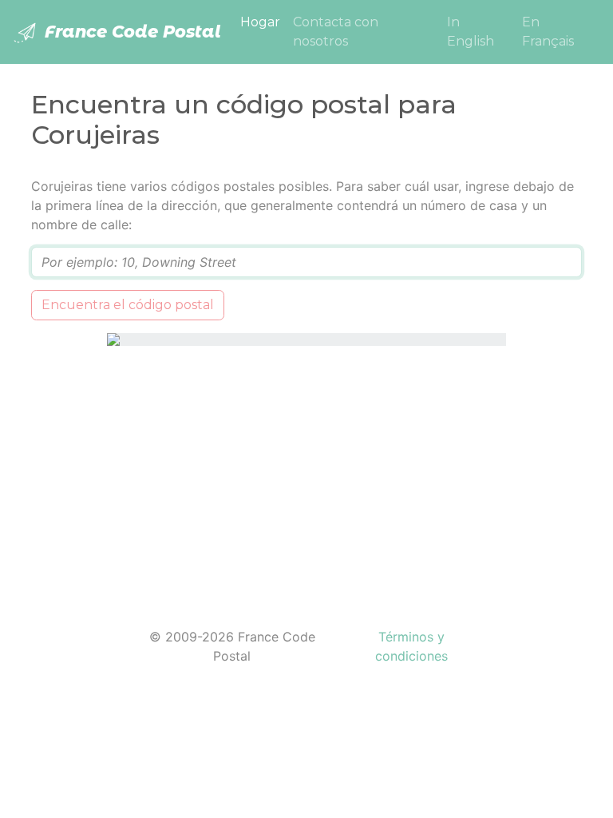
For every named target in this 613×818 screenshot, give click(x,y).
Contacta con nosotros (335, 31)
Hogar (263, 22)
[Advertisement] (306, 477)
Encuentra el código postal (128, 304)
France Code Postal (130, 32)
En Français (548, 31)
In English (470, 31)
